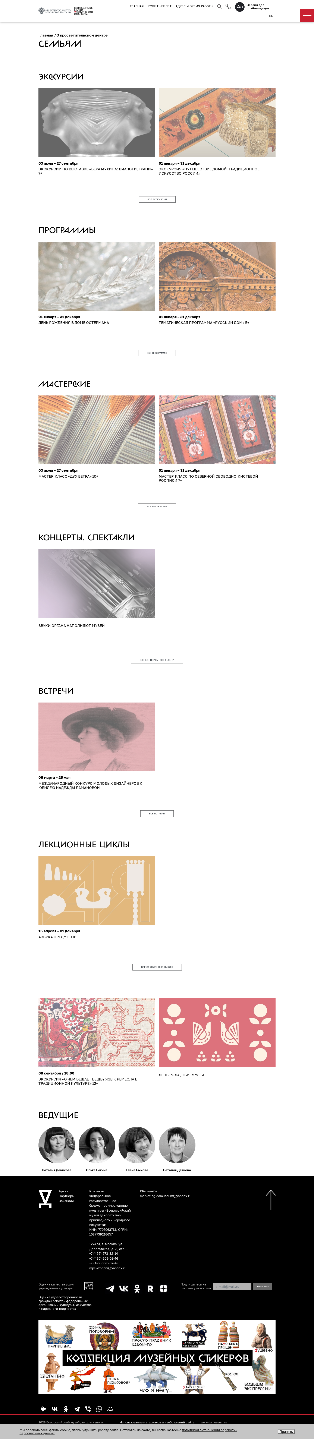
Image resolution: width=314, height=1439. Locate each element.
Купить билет (160, 6)
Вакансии (66, 1201)
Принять (286, 1431)
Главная (137, 6)
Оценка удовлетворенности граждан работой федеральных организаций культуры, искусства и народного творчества (64, 1302)
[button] (154, 1387)
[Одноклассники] (66, 1409)
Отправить (262, 1286)
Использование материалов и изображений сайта (157, 1422)
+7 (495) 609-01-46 (103, 1258)
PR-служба (148, 1191)
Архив (63, 1191)
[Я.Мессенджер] (43, 1409)
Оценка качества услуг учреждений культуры (56, 1286)
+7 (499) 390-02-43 (104, 1263)
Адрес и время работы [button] (194, 6)
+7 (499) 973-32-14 (103, 1253)
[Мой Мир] (110, 1409)
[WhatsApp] (99, 1409)
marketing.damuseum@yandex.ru (165, 1196)
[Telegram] (77, 1409)
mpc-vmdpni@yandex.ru (107, 1268)
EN (271, 16)
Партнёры (66, 1196)
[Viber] (88, 1409)
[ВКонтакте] (55, 1409)
